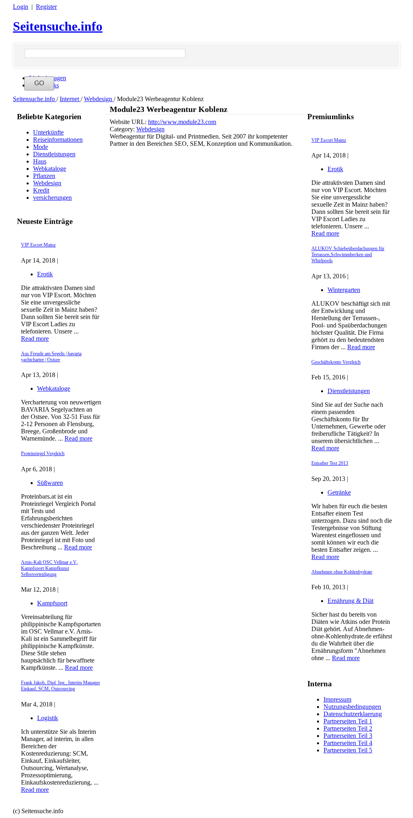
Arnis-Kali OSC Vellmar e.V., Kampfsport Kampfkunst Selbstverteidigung (49, 568)
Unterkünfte (48, 132)
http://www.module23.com (182, 121)
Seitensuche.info (57, 26)
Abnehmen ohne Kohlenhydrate (341, 572)
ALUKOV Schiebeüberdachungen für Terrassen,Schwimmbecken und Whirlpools (347, 254)
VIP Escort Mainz (38, 245)
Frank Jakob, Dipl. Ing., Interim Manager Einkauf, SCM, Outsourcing (60, 686)
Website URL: (129, 121)
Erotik (45, 274)
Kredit (41, 190)
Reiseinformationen (58, 139)
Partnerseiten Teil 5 (347, 750)
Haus (39, 161)
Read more (35, 338)
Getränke (339, 492)
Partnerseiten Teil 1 (347, 721)
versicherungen (52, 197)
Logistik (47, 717)
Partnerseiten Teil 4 (347, 742)
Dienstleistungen (54, 154)
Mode (40, 146)
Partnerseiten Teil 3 (347, 735)
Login (20, 6)
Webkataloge (49, 168)
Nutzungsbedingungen (352, 706)
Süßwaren (50, 482)
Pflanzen (44, 175)
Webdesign (99, 98)
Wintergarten (343, 289)
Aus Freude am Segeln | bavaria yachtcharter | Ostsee (51, 356)
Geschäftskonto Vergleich (336, 362)
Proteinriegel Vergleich (43, 453)
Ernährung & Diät (350, 600)
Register (46, 6)
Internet (70, 98)
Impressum (337, 699)
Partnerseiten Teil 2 (347, 728)
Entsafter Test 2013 (329, 463)
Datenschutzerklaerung (352, 713)
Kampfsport (52, 603)
